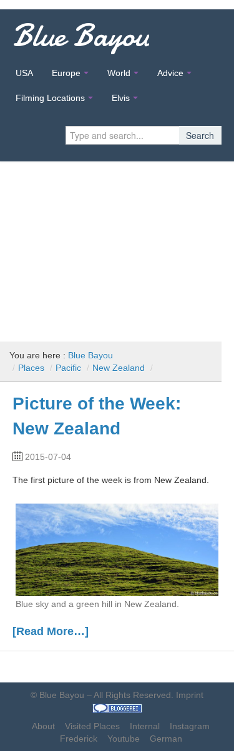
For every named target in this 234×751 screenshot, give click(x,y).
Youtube (123, 739)
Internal (145, 726)
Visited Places (92, 726)
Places (31, 368)
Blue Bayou (80, 35)
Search (200, 135)
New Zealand (118, 368)
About (43, 726)
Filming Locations (50, 98)
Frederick (78, 739)
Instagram (190, 726)
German (166, 739)
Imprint (189, 695)
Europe (66, 73)
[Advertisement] (117, 247)
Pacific (68, 368)
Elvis (121, 98)
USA (24, 73)
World (118, 73)
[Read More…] (50, 631)
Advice (170, 73)
